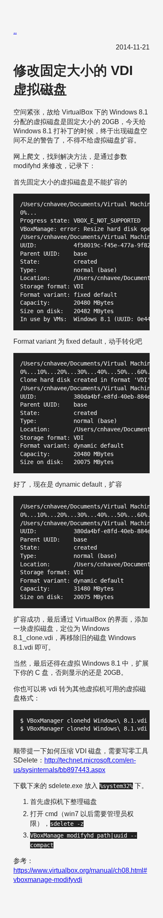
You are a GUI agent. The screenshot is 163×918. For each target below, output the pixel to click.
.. (15, 31)
